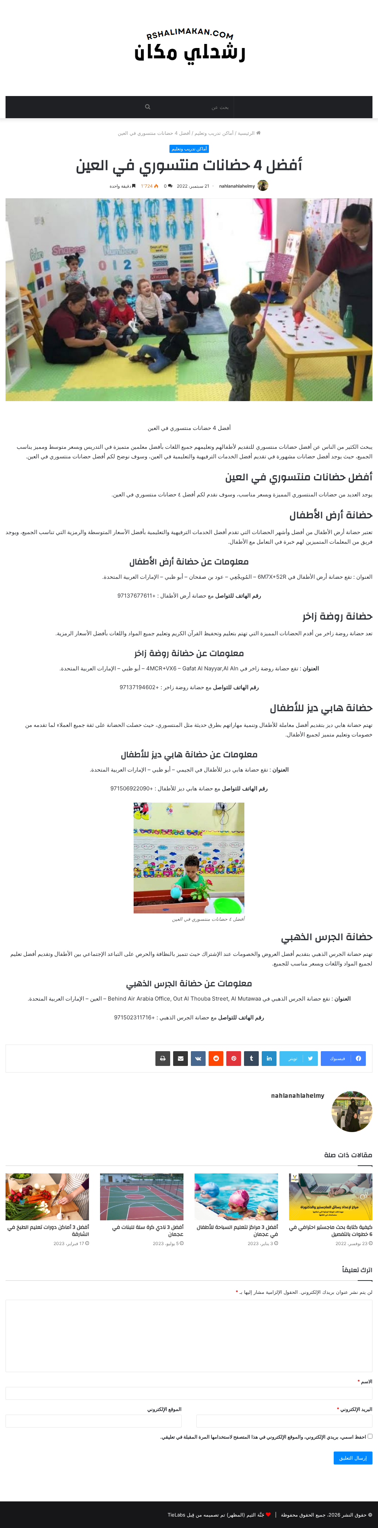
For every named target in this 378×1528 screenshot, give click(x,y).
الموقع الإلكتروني (164, 1409)
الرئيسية (247, 133)
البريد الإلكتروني (354, 1409)
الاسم (364, 1381)
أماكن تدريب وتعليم (214, 133)
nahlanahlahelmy (237, 186)
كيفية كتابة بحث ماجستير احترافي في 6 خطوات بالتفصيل (330, 1231)
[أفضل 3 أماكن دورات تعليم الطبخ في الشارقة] (47, 1196)
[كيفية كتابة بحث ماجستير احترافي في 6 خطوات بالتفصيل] (330, 1196)
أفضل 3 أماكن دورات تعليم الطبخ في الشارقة (48, 1231)
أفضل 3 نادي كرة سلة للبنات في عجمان (147, 1231)
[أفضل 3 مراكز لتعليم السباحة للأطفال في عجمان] (236, 1196)
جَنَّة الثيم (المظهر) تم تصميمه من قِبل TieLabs (216, 1515)
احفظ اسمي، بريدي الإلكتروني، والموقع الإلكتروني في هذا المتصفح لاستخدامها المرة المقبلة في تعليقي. (263, 1437)
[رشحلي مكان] (189, 44)
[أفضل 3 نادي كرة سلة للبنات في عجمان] (141, 1196)
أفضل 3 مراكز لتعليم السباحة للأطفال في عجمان (237, 1231)
